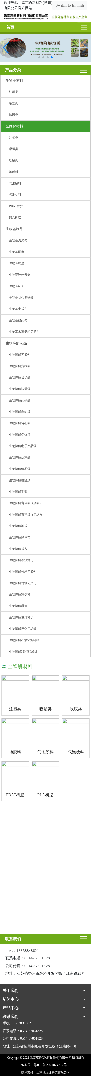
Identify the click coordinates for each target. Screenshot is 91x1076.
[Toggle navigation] (84, 27)
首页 (10, 27)
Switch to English (70, 5)
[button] (39, 57)
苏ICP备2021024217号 (50, 1065)
